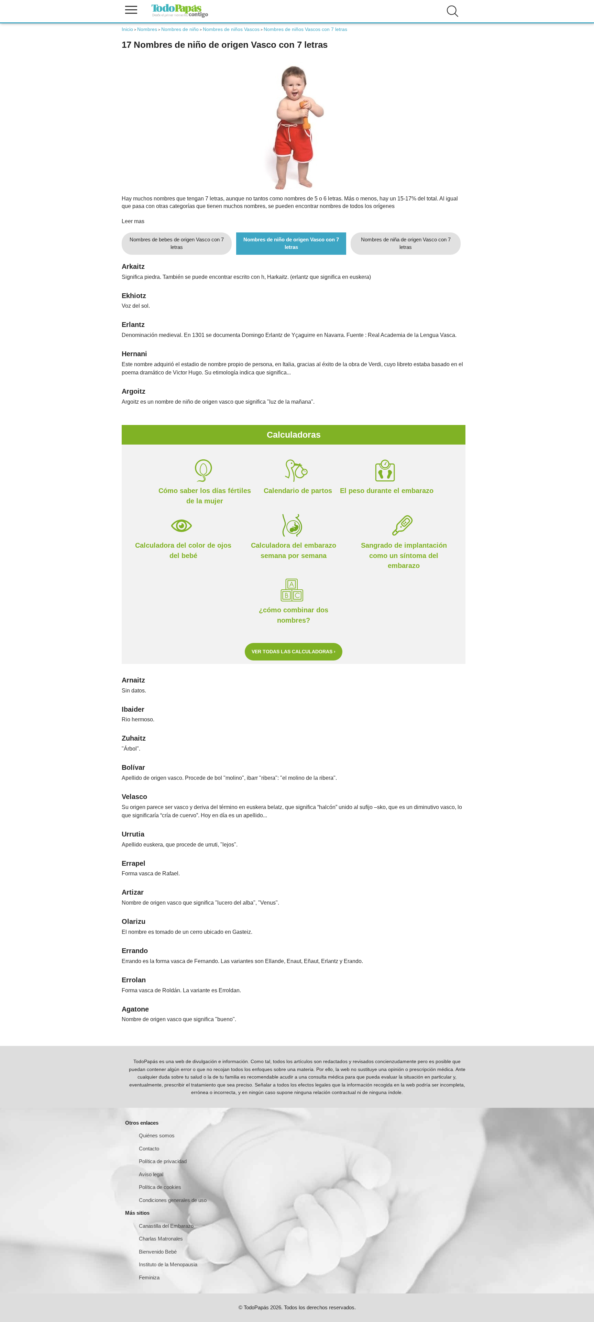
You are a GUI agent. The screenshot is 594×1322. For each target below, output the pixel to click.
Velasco (134, 796)
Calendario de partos (298, 490)
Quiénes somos (157, 1135)
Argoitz (133, 391)
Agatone (135, 1009)
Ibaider (133, 709)
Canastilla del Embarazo (166, 1226)
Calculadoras (294, 434)
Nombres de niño (180, 29)
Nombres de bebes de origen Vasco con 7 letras (177, 243)
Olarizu (133, 921)
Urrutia (133, 834)
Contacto (149, 1148)
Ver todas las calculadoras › (294, 651)
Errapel (133, 863)
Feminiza (149, 1277)
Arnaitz (133, 680)
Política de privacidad (163, 1161)
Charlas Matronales (161, 1239)
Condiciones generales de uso (173, 1200)
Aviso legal (151, 1174)
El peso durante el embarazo (386, 490)
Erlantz (133, 324)
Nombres (147, 29)
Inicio (127, 29)
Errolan (134, 980)
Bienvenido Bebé (158, 1252)
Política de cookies (160, 1187)
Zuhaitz (134, 738)
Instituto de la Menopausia (168, 1264)
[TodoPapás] (179, 17)
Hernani (134, 354)
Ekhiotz (134, 295)
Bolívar (133, 767)
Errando (135, 950)
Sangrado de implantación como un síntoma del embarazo (404, 556)
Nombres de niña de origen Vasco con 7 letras (406, 243)
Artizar (133, 892)
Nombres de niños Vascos (231, 29)
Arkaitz (133, 266)
